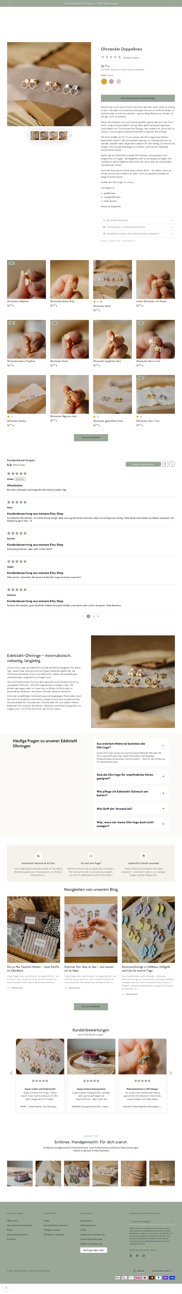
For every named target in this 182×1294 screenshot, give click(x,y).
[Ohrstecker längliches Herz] (112, 339)
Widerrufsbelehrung (91, 1243)
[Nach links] (9, 3)
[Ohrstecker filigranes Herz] (69, 394)
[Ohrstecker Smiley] (26, 394)
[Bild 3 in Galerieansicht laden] (53, 135)
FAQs (46, 1220)
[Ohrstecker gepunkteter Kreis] (112, 394)
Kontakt (11, 1239)
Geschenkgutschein (17, 1234)
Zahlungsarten (88, 1225)
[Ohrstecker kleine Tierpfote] (26, 339)
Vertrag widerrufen (93, 1250)
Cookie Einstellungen (91, 1239)
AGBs (83, 1229)
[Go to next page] (99, 616)
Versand (114, 70)
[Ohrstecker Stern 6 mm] (155, 339)
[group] (20, 1173)
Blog (9, 1229)
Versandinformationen (56, 1225)
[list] (91, 864)
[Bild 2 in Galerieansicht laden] (44, 135)
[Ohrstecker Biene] (112, 279)
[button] (12, 1073)
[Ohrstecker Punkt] (69, 339)
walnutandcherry (21, 1271)
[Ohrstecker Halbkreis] (26, 279)
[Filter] (165, 464)
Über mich (12, 1220)
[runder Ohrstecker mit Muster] (155, 279)
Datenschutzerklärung (92, 1234)
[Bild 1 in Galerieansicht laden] (35, 135)
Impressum (86, 1220)
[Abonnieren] (173, 1221)
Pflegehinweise (52, 1229)
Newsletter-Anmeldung (19, 1225)
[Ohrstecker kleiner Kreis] (69, 279)
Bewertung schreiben (143, 464)
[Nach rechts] (172, 3)
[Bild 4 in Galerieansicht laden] (63, 135)
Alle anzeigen (91, 437)
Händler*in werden (54, 1234)
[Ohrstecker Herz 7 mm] (155, 394)
